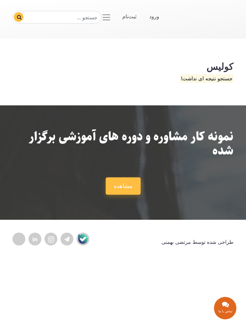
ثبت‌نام (129, 16)
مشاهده (123, 185)
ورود (154, 16)
